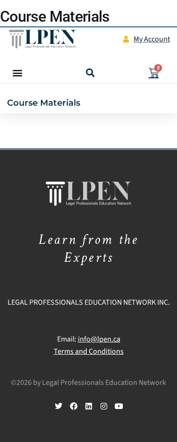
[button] (17, 73)
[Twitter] (58, 406)
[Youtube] (118, 406)
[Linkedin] (88, 406)
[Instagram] (103, 406)
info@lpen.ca (99, 339)
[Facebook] (73, 406)
